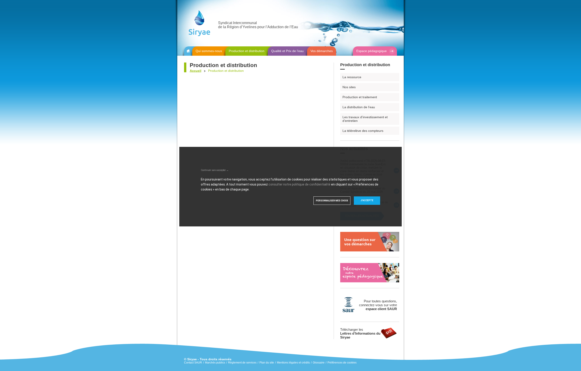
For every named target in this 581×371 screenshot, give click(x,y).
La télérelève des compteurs (362, 131)
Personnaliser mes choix (332, 200)
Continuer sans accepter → (215, 170)
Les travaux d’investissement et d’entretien (365, 119)
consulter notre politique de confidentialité (299, 184)
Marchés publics (215, 362)
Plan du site (266, 362)
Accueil (195, 71)
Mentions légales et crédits (293, 362)
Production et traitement (359, 97)
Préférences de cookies (342, 362)
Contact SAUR (193, 362)
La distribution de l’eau (358, 107)
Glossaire (319, 362)
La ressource (351, 77)
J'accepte (367, 200)
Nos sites (349, 87)
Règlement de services (242, 362)
